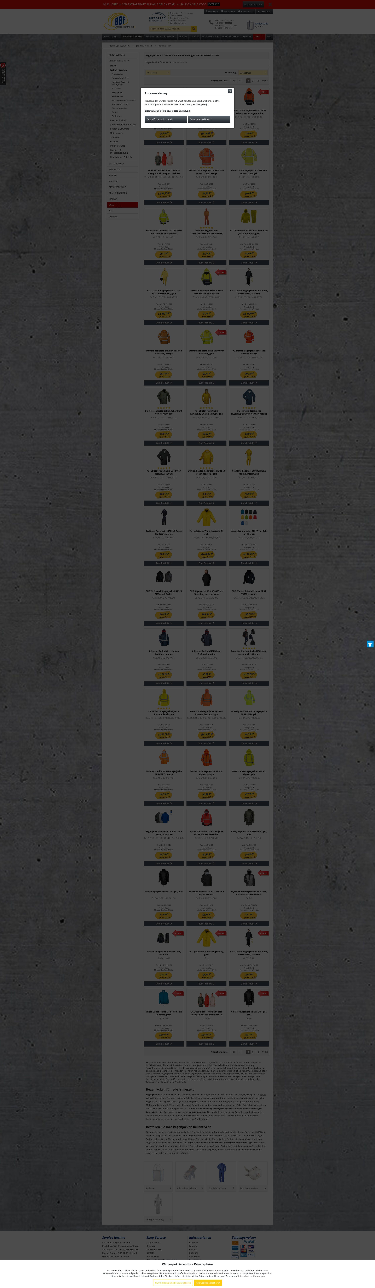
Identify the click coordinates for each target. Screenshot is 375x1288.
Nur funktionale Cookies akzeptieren (173, 1282)
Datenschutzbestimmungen (251, 1276)
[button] (370, 644)
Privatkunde (201, 119)
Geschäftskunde (160, 119)
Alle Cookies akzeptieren (208, 1282)
